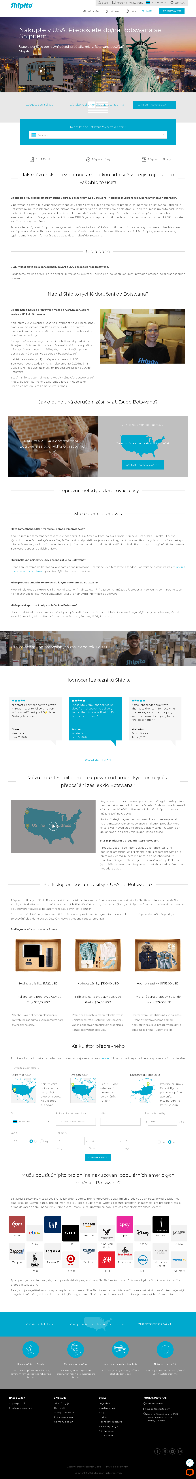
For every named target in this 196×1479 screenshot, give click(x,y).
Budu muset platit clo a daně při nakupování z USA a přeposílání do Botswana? (60, 266)
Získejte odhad (98, 1157)
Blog (105, 3)
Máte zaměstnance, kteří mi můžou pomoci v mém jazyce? (48, 529)
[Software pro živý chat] (190, 1472)
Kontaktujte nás (156, 1398)
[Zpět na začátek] (190, 1463)
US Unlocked (106, 1435)
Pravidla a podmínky (117, 1466)
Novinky (103, 1417)
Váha (14, 1133)
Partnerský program (109, 1426)
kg (46, 1141)
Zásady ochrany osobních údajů (84, 1466)
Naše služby (93, 11)
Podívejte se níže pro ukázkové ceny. (34, 929)
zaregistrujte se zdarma (154, 104)
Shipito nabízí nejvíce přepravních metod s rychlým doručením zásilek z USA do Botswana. (50, 312)
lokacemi (106, 1058)
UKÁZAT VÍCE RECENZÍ (98, 760)
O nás (133, 11)
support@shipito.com (158, 1408)
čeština (178, 3)
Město (104, 1113)
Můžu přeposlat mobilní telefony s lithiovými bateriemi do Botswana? (54, 582)
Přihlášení (147, 11)
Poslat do (157, 3)
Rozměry (61, 1133)
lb (35, 1141)
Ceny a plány (61, 1408)
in (173, 1142)
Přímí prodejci (106, 1431)
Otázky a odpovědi (64, 1412)
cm (164, 1142)
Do (13, 1113)
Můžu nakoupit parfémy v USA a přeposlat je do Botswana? (48, 560)
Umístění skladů (107, 1408)
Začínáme (114, 11)
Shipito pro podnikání (20, 1408)
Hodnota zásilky (155, 1113)
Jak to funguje (61, 1403)
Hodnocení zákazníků (110, 1421)
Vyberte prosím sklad (25, 1068)
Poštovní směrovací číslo (71, 1113)
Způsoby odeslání (63, 1417)
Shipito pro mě (17, 1403)
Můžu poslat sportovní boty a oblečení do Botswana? (44, 605)
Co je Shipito (105, 1403)
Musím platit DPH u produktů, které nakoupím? (129, 840)
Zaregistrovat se (171, 11)
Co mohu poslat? (63, 1421)
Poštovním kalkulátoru (129, 3)
